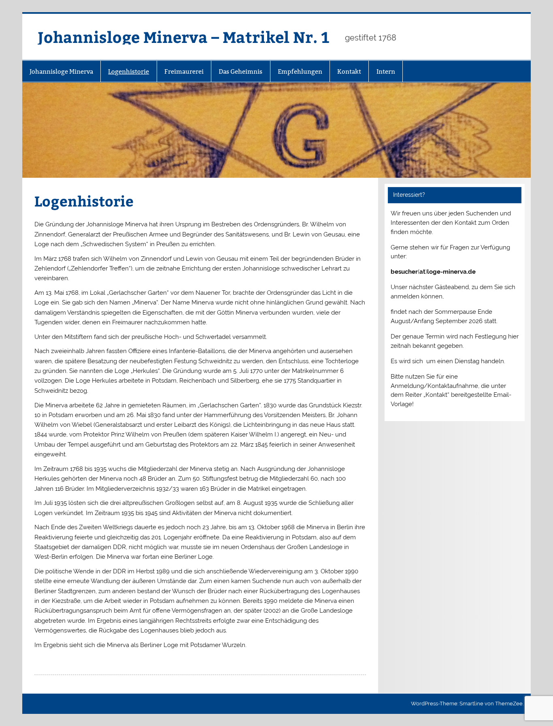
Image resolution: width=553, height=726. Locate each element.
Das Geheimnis (240, 71)
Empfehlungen (300, 71)
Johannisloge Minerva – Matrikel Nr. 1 (183, 36)
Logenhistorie (128, 71)
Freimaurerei (184, 71)
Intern (385, 71)
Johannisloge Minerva (61, 71)
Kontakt (349, 71)
